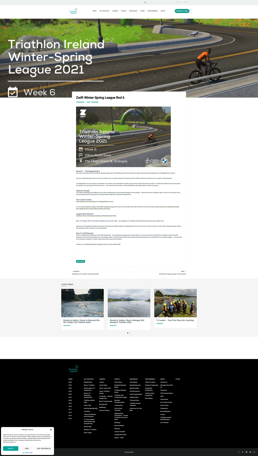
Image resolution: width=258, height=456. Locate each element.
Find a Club (87, 405)
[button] (51, 430)
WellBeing (102, 407)
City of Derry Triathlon (118, 409)
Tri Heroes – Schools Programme (105, 397)
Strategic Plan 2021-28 (166, 386)
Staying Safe (103, 404)
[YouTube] (184, 2)
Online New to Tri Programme (89, 389)
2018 (70, 406)
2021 (89, 102)
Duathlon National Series (120, 386)
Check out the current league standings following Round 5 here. (96, 216)
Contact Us (163, 382)
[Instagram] (177, 2)
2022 (70, 394)
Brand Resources (135, 385)
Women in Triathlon (90, 429)
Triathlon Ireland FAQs (89, 401)
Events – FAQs (119, 437)
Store (142, 11)
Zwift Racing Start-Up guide (94, 244)
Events (117, 379)
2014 (70, 418)
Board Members (165, 411)
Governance (164, 399)
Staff (161, 396)
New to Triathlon (89, 385)
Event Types (88, 432)
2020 (70, 400)
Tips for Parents (104, 410)
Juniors (102, 379)
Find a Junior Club (105, 388)
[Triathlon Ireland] (74, 11)
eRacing (94, 102)
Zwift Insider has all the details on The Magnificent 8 (93, 201)
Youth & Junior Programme (149, 394)
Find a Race (118, 382)
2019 (70, 403)
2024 (70, 388)
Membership (88, 382)
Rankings (117, 422)
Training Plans (134, 400)
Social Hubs (87, 426)
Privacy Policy (129, 452)
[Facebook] (174, 2)
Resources (134, 379)
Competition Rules (120, 434)
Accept (11, 448)
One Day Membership (91, 408)
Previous (62, 310)
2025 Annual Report (166, 393)
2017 (70, 409)
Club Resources (135, 391)
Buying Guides (134, 388)
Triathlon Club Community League (120, 396)
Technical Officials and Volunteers (90, 415)
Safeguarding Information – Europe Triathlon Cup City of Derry (121, 416)
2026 (70, 382)
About (162, 379)
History (162, 414)
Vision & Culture (150, 382)
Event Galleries (119, 425)
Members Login (182, 11)
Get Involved (89, 379)
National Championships (119, 401)
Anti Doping (133, 382)
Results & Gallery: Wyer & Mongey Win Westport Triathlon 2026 (127, 321)
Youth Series (118, 405)
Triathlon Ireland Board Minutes (165, 418)
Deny (27, 448)
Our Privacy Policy (27, 452)
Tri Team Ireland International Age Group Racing (89, 421)
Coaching (87, 411)
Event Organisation (136, 394)
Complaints (164, 408)
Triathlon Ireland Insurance (135, 404)
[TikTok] (188, 2)
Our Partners (164, 422)
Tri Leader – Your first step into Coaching (175, 320)
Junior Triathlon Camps (104, 392)
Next (195, 310)
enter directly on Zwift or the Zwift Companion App (98, 207)
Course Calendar (119, 431)
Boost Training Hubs (105, 401)
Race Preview (80, 261)
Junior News (103, 385)
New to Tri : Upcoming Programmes (88, 395)
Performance (150, 379)
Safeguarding (134, 397)
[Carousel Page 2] (130, 333)
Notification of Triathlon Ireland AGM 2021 (85, 273)
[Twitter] (181, 2)
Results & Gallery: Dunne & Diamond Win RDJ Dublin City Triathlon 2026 (81, 321)
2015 (70, 415)
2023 (70, 391)
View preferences (44, 448)
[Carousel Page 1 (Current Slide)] (128, 333)
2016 (70, 412)
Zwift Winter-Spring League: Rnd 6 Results (172, 273)
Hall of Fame (164, 405)
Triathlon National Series (120, 391)
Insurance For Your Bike (136, 409)
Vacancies (163, 390)
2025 (70, 385)
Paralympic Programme (149, 389)
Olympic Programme (151, 385)
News (70, 379)
